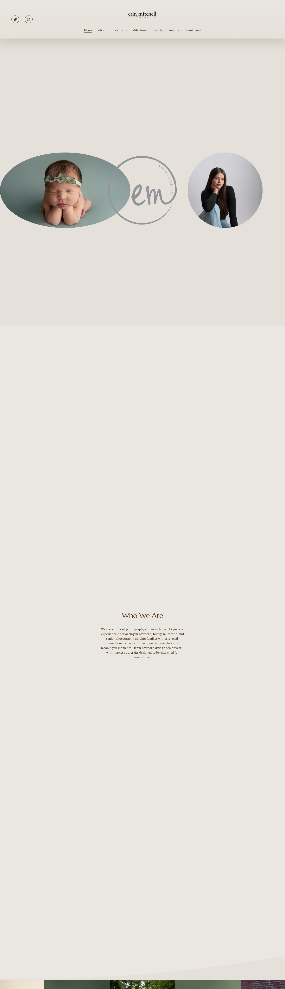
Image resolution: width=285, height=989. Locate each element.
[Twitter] (15, 19)
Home (88, 30)
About (102, 30)
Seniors (173, 30)
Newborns (119, 30)
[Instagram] (29, 19)
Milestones (140, 30)
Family (158, 30)
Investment (193, 30)
